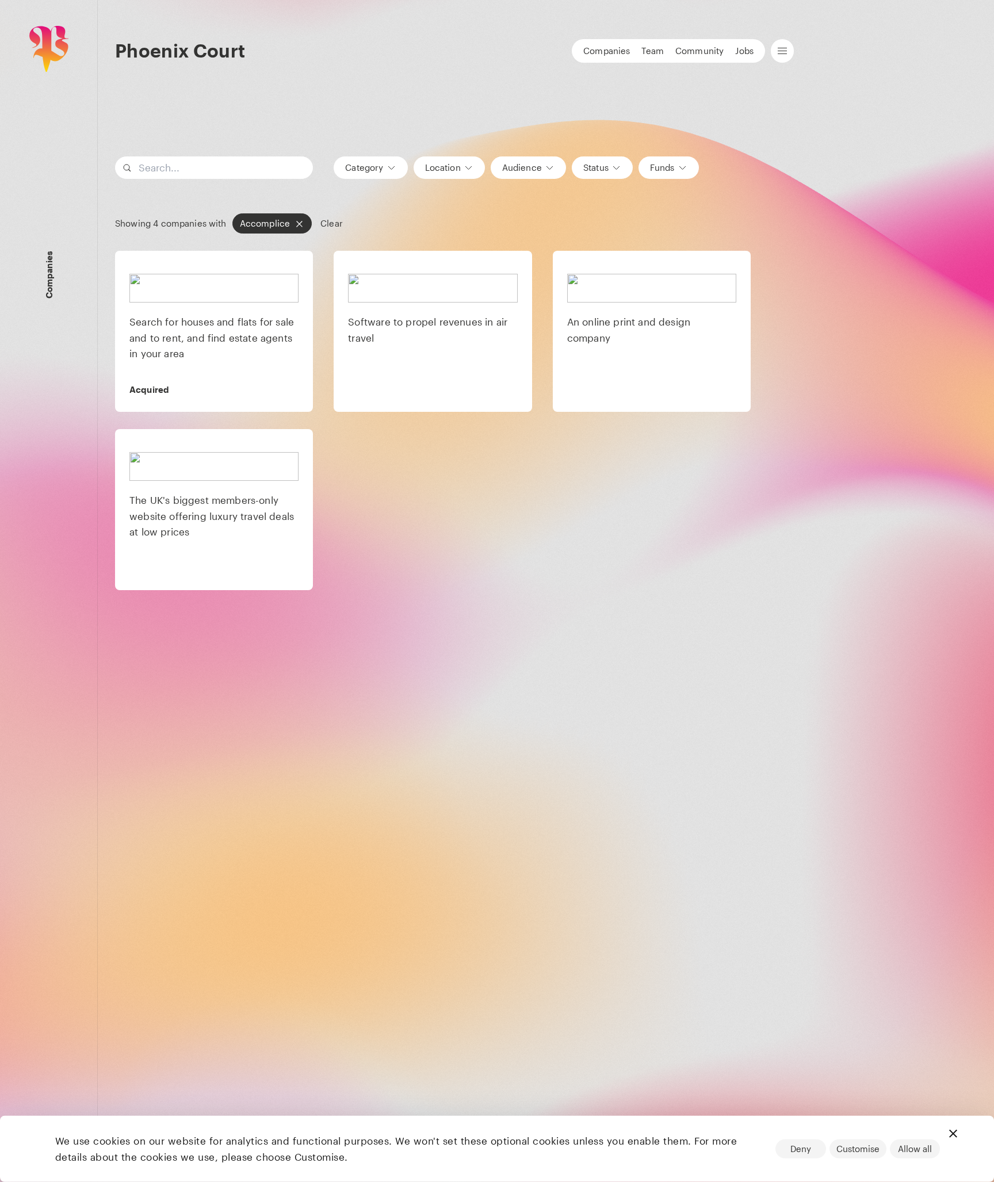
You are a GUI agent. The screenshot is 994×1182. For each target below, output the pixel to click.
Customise (858, 1148)
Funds (662, 167)
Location (443, 167)
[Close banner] (953, 1134)
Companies (606, 50)
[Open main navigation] (782, 51)
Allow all (915, 1148)
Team (652, 50)
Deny (800, 1148)
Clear (331, 223)
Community (699, 50)
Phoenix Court (180, 50)
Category (364, 167)
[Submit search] (302, 167)
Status (596, 167)
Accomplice (265, 223)
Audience (522, 167)
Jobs (744, 50)
